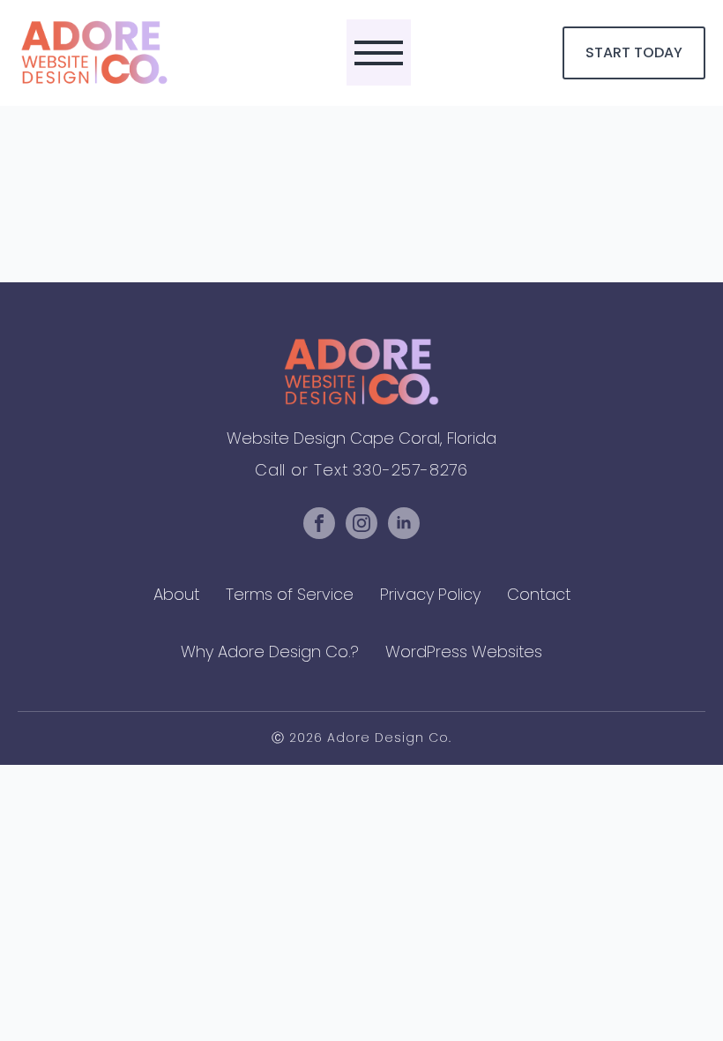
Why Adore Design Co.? (270, 651)
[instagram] (361, 523)
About (176, 594)
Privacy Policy (430, 594)
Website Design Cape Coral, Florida (361, 438)
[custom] (319, 523)
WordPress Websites (463, 651)
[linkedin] (404, 523)
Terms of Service (290, 594)
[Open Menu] (379, 52)
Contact (538, 594)
